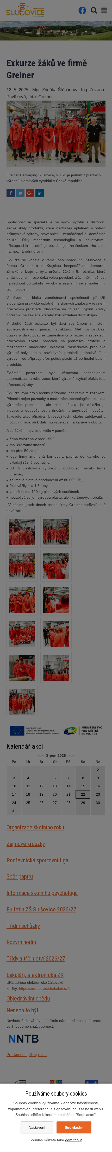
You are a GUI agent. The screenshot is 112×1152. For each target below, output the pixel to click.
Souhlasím (74, 1127)
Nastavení (37, 1127)
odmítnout (73, 1140)
